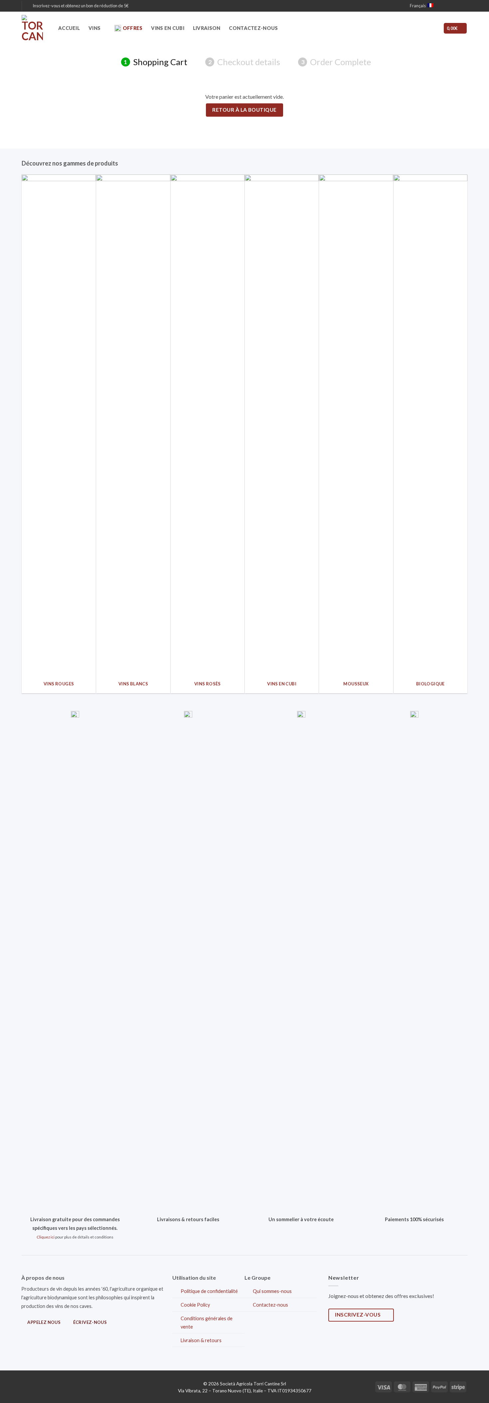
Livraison (207, 28)
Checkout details (244, 62)
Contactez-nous (253, 28)
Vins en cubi (167, 28)
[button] (78, 6)
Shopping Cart (155, 62)
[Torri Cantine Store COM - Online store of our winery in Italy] (35, 28)
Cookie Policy (195, 1305)
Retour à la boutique (244, 110)
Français (418, 5)
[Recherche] (416, 28)
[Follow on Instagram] (451, 6)
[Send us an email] (458, 6)
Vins (94, 28)
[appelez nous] (464, 6)
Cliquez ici (46, 1237)
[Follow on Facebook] (445, 6)
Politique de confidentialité (209, 1291)
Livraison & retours (201, 1340)
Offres (133, 28)
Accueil (69, 28)
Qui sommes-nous (272, 1291)
